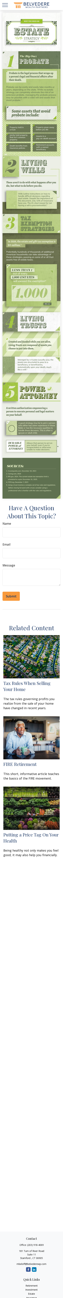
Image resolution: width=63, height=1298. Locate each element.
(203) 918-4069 (35, 1244)
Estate (31, 1293)
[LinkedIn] (34, 1269)
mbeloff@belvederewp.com (31, 1264)
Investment (31, 1289)
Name (7, 523)
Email (6, 544)
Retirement (32, 1285)
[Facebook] (28, 1269)
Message (9, 565)
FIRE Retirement (20, 764)
